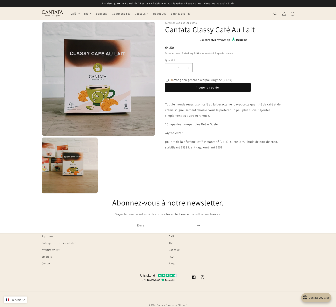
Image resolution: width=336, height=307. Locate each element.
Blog (171, 263)
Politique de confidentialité (59, 243)
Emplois (47, 256)
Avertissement (51, 250)
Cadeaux (174, 250)
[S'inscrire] (198, 225)
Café (171, 236)
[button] (74, 13)
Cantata (161, 305)
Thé (171, 243)
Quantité (170, 60)
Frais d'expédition (192, 53)
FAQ (171, 256)
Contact (47, 263)
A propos (47, 236)
